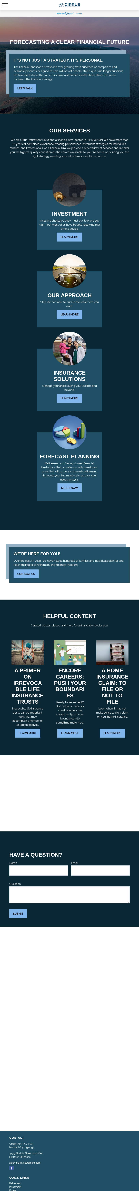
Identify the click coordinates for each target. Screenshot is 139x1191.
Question (15, 884)
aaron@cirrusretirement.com (25, 1162)
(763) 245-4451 (26, 1147)
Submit (18, 913)
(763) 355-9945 (25, 1143)
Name (13, 863)
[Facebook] (11, 1168)
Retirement (15, 1183)
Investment (15, 1187)
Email (74, 863)
